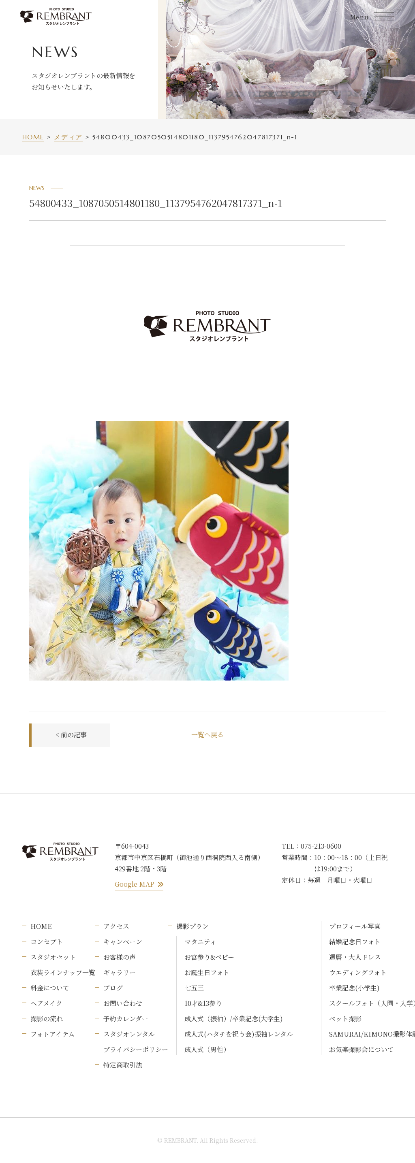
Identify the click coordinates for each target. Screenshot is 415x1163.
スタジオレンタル (129, 1034)
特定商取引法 (122, 1064)
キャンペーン (122, 941)
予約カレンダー (125, 1018)
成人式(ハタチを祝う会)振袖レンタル (238, 1034)
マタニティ (200, 941)
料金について (49, 987)
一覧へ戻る (207, 734)
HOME (40, 926)
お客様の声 (119, 957)
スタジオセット (53, 957)
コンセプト (46, 941)
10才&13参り (203, 1003)
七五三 (194, 987)
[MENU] (384, 16)
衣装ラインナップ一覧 (62, 972)
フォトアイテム (52, 1034)
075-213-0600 (321, 846)
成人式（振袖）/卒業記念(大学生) (233, 1018)
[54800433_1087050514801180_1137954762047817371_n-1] (159, 427)
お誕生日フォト (206, 972)
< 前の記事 (71, 734)
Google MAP (134, 884)
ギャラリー (119, 972)
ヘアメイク (46, 1003)
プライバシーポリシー (135, 1049)
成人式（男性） (207, 1049)
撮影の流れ (46, 1018)
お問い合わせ (122, 1003)
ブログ (113, 987)
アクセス (116, 926)
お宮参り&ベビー (209, 957)
